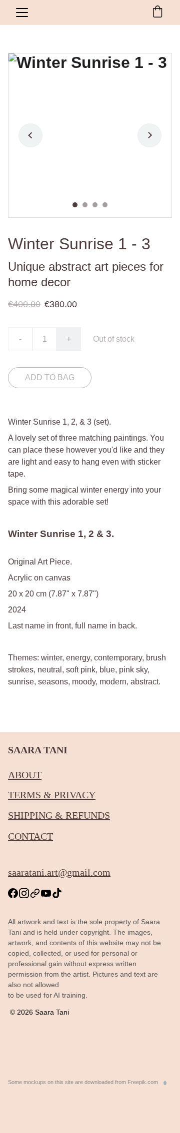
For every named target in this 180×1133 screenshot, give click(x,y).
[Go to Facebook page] (13, 893)
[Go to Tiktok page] (57, 893)
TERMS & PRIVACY (52, 794)
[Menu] (22, 12)
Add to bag (49, 377)
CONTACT (30, 836)
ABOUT (25, 774)
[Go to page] (35, 893)
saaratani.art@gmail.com (59, 872)
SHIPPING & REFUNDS (59, 815)
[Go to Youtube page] (46, 893)
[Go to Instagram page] (24, 893)
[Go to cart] (157, 12)
